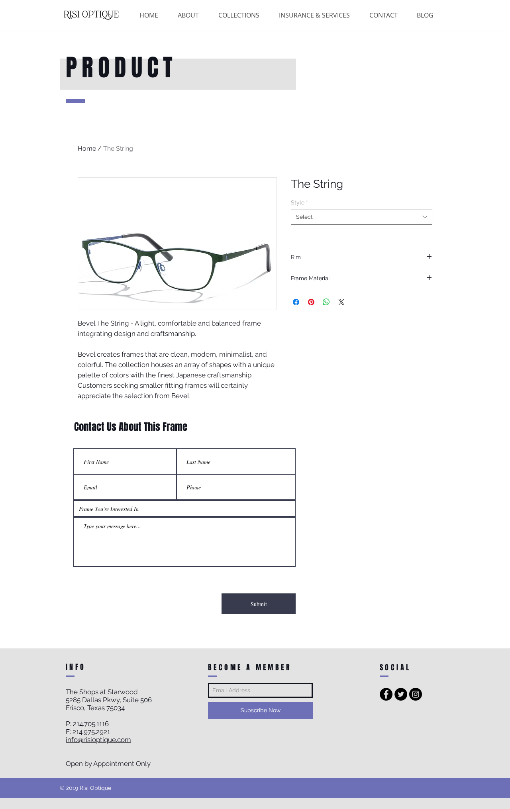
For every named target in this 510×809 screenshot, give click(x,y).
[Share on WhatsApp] (326, 302)
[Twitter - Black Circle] (400, 694)
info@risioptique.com (98, 740)
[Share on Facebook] (296, 302)
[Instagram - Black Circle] (415, 694)
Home (87, 148)
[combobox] (361, 217)
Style (299, 202)
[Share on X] (341, 302)
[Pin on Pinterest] (311, 302)
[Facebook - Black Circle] (386, 694)
